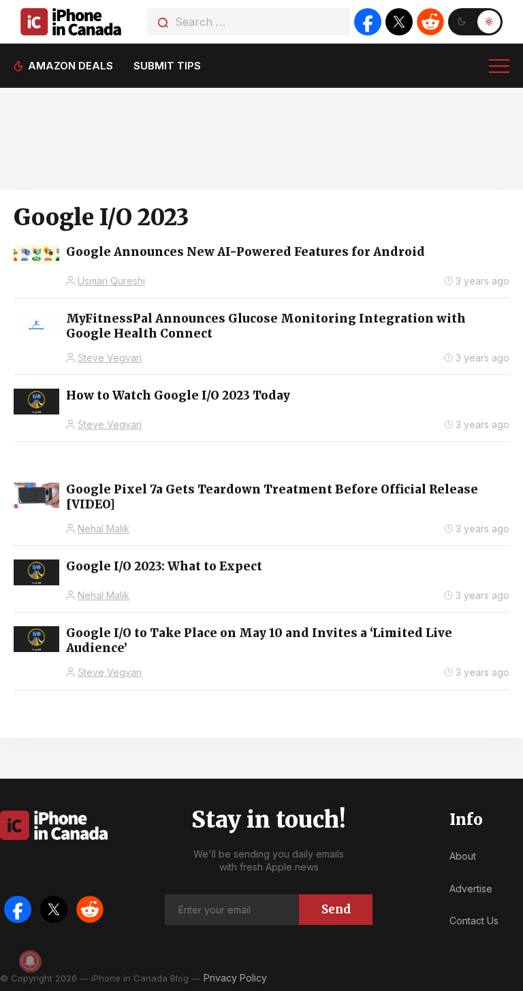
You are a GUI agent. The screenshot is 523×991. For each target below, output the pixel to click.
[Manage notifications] (30, 961)
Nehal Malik (103, 528)
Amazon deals (70, 65)
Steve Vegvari (110, 357)
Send (336, 909)
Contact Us (473, 920)
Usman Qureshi (111, 281)
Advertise (470, 888)
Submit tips (167, 65)
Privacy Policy (235, 978)
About (462, 856)
